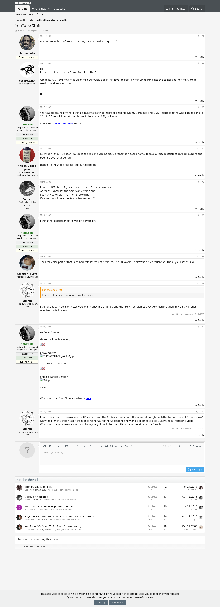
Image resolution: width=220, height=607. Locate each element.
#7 (203, 256)
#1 (203, 36)
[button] (49, 8)
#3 (203, 107)
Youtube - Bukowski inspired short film (49, 506)
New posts (20, 14)
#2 (203, 63)
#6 (203, 215)
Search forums (37, 14)
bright (194, 519)
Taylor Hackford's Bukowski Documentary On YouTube (59, 516)
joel (26, 509)
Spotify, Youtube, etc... (39, 486)
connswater (30, 519)
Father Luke (24, 30)
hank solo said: (50, 289)
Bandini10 (29, 489)
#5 (203, 181)
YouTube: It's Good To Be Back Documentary (53, 526)
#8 (203, 283)
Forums (22, 8)
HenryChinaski (190, 529)
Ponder (28, 499)
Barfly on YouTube (36, 496)
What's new (39, 8)
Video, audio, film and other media (63, 489)
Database (59, 8)
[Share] (198, 36)
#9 (203, 326)
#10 (202, 411)
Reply (201, 56)
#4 (203, 148)
